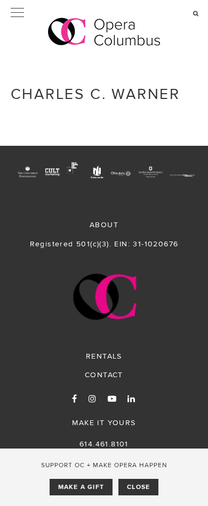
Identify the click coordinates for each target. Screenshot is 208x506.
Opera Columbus (104, 32)
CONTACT (104, 374)
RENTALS (104, 356)
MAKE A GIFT (81, 487)
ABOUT (104, 224)
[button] (104, 13)
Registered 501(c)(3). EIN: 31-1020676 (104, 243)
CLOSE (138, 487)
